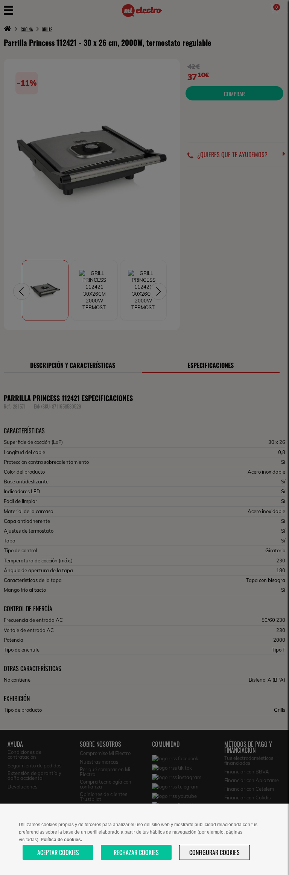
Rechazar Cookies (136, 852)
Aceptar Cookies (58, 852)
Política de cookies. (61, 839)
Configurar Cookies (214, 852)
